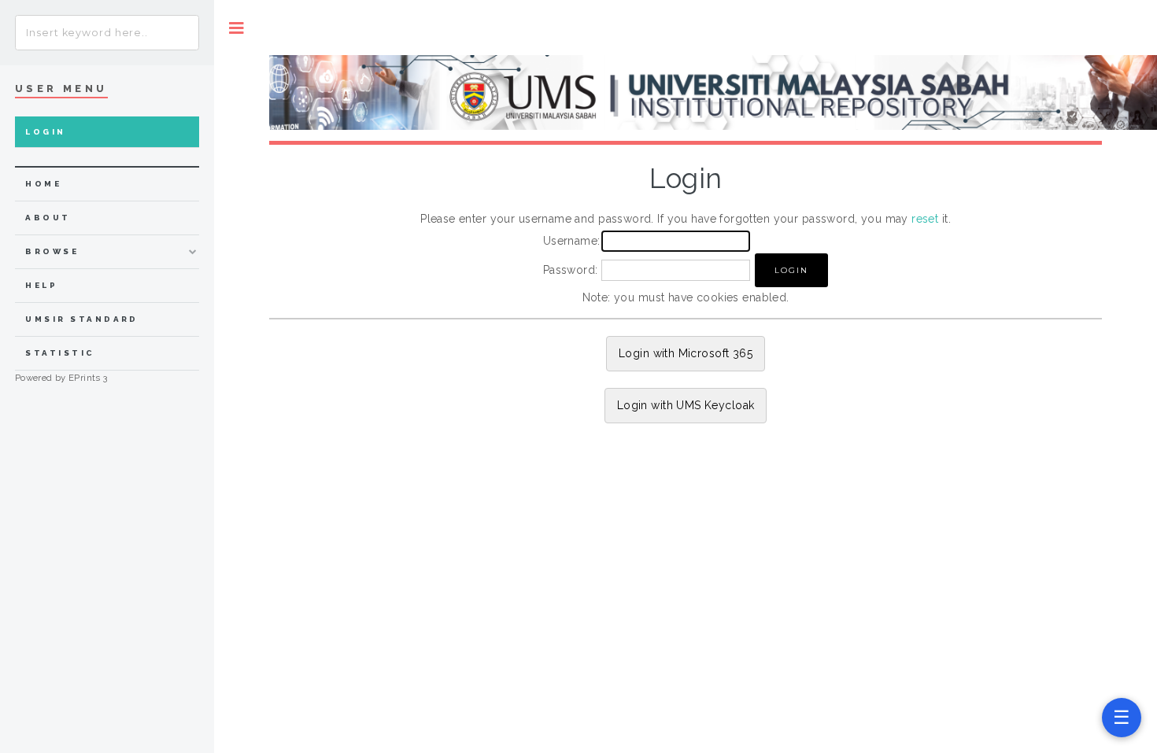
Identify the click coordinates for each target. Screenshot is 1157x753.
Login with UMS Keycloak (686, 405)
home (43, 183)
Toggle (236, 28)
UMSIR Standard (82, 319)
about (47, 217)
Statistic (59, 353)
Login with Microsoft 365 (685, 353)
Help (41, 285)
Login (45, 131)
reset (924, 218)
